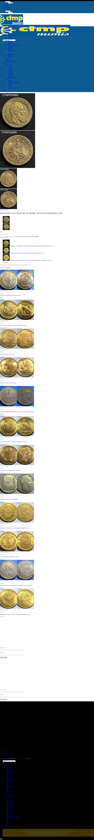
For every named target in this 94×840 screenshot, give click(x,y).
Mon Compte (6, 6)
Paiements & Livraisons (8, 753)
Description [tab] (5, 262)
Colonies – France (12, 88)
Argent (7, 29)
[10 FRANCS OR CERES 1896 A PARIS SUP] (17, 464)
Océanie (10, 55)
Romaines (10, 38)
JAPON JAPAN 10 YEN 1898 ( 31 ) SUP (9, 556)
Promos (4, 91)
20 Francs (10, 68)
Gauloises (10, 36)
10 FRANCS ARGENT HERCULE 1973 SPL (10, 295)
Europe (9, 85)
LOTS (4, 89)
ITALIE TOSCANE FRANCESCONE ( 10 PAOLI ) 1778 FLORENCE (16, 585)
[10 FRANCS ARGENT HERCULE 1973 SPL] (17, 289)
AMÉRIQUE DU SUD (13, 83)
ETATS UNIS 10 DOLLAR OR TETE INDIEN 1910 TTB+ (13, 441)
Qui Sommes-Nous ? (7, 5)
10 (14, 236)
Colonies (10, 42)
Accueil (1, 209)
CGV (4, 755)
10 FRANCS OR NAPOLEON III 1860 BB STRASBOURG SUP (15, 614)
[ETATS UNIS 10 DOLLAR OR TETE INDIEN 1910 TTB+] (17, 435)
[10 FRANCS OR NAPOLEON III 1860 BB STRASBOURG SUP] (17, 608)
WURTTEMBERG (35, 236)
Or (6, 28)
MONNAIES (6, 32)
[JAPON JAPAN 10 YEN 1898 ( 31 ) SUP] (17, 551)
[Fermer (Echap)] (0, 838)
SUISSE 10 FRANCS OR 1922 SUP (8, 383)
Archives (6, 209)
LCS (33, 758)
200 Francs (10, 72)
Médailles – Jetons (7, 57)
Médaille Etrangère (10, 60)
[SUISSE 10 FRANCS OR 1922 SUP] (17, 377)
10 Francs (10, 67)
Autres (9, 39)
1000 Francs (11, 74)
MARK (20, 236)
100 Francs (10, 70)
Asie (9, 52)
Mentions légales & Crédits (9, 756)
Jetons (7, 59)
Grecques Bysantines (12, 35)
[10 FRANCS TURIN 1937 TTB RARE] (17, 493)
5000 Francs (11, 75)
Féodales (10, 41)
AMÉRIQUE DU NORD (14, 82)
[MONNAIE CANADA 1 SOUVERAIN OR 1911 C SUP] (6, 222)
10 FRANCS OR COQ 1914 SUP (7, 354)
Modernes (10, 782)
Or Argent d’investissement (9, 27)
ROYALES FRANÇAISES (14, 45)
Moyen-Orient (11, 56)
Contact (4, 9)
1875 (17, 236)
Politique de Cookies (20, 758)
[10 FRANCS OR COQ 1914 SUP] (17, 348)
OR (29, 236)
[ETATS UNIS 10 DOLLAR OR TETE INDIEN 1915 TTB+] (17, 319)
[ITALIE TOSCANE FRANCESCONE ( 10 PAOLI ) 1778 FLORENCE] (17, 579)
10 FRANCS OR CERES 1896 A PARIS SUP (10, 470)
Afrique (10, 54)
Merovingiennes (11, 44)
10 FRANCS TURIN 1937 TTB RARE (9, 499)
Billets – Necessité (12, 78)
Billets (4, 63)
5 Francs (10, 66)
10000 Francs (11, 77)
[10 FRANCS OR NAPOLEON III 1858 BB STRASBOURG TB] (17, 522)
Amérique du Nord (12, 50)
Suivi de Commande (7, 7)
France (7, 64)
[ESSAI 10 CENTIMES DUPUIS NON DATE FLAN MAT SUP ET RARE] (17, 405)
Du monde (8, 783)
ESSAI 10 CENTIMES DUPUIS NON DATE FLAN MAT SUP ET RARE (17, 411)
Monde (7, 79)
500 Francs (10, 73)
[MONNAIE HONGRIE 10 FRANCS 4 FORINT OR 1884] (6, 229)
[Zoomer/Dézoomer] (1, 838)
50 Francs (10, 69)
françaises (8, 40)
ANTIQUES (8, 34)
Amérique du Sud (12, 51)
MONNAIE (25, 236)
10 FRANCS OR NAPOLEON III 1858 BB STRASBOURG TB (14, 528)
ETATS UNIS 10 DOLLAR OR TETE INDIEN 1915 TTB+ (13, 325)
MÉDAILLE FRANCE (11, 61)
